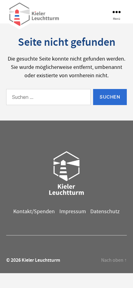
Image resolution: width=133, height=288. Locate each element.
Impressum (72, 211)
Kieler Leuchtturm (41, 260)
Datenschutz (105, 211)
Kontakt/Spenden (34, 211)
